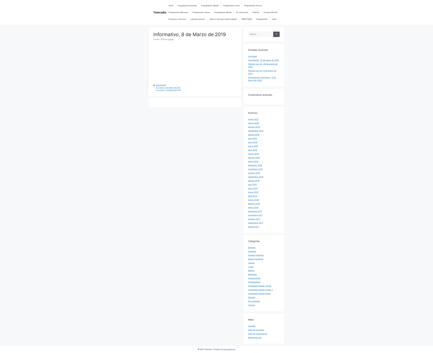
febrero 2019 (254, 158)
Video (274, 19)
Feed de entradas (256, 330)
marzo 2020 (253, 123)
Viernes (251, 305)
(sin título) (252, 56)
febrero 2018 (254, 204)
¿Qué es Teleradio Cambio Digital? (223, 19)
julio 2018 (252, 184)
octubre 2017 (254, 219)
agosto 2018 (253, 181)
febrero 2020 (254, 127)
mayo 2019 (253, 146)
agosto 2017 (253, 227)
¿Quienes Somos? (198, 19)
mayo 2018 (253, 192)
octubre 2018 (254, 173)
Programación (261, 19)
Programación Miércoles (178, 12)
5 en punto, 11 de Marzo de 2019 (168, 90)
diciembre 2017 (255, 211)
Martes (251, 271)
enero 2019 (253, 161)
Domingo (252, 251)
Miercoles (252, 274)
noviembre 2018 (255, 169)
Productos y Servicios (177, 19)
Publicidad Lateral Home (259, 294)
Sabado (251, 297)
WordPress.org (254, 338)
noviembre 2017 (255, 215)
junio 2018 (252, 188)
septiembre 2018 (255, 177)
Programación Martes (223, 12)
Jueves (251, 263)
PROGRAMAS (161, 85)
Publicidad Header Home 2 (260, 290)
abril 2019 (252, 150)
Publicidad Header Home (259, 286)
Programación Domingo (187, 6)
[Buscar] (276, 34)
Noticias (256, 12)
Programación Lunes (231, 6)
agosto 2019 (253, 135)
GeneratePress (229, 349)
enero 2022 (253, 119)
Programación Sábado (210, 6)
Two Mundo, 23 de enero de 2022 (263, 60)
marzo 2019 (253, 154)
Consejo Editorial (270, 12)
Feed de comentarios (257, 334)
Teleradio (159, 12)
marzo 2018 (253, 200)
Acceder (252, 326)
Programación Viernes (253, 6)
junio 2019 (252, 142)
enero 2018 (253, 207)
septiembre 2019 (255, 131)
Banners (252, 248)
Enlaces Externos (256, 255)
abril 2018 (252, 196)
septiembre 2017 (255, 223)
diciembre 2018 (255, 165)
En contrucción (242, 12)
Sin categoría (254, 301)
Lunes (251, 267)
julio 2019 (252, 138)
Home (171, 6)
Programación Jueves (201, 12)
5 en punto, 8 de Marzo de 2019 (168, 88)
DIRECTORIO (247, 19)
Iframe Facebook (255, 259)
